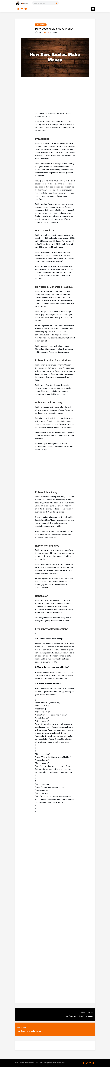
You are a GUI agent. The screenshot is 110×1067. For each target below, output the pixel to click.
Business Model (40, 24)
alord (40, 32)
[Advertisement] (55, 94)
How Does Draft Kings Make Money (79, 1016)
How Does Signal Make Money (29, 1031)
